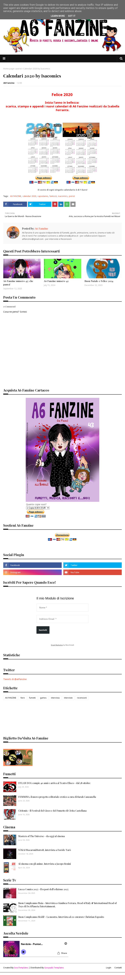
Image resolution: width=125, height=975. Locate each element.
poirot (19, 68)
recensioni (82, 697)
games (43, 697)
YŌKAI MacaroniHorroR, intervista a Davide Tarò (44, 850)
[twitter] (92, 565)
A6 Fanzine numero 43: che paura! (18, 282)
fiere (23, 697)
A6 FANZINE (15, 196)
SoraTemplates (21, 967)
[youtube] (92, 572)
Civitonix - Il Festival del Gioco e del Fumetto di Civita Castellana (52, 810)
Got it (72, 16)
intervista (55, 697)
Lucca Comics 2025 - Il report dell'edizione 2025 (43, 889)
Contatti (118, 967)
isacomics (63, 196)
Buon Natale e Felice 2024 (98, 281)
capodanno (42, 196)
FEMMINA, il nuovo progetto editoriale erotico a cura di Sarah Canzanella (57, 796)
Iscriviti (43, 630)
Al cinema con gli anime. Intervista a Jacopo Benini (44, 863)
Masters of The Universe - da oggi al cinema (41, 836)
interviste (68, 697)
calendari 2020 (29, 196)
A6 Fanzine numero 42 (56, 281)
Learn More (58, 16)
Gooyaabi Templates (54, 967)
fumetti (32, 697)
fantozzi (53, 196)
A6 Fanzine (8, 83)
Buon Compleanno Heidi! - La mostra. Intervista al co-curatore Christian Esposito (61, 916)
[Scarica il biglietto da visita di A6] (18, 765)
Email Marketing (57, 645)
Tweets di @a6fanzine (15, 679)
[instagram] (32, 572)
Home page (8, 68)
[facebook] (32, 565)
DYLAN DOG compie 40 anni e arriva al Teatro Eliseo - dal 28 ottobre (54, 783)
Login (108, 967)
